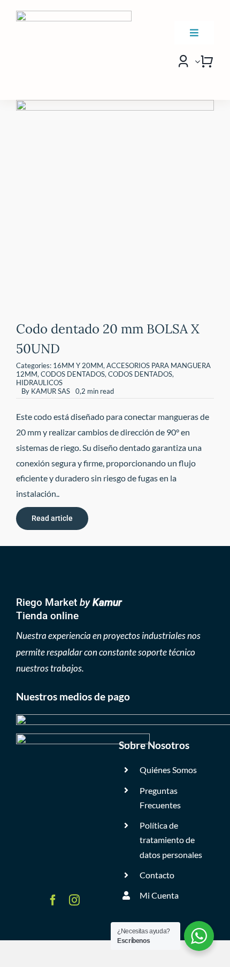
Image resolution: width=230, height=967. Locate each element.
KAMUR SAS (50, 391)
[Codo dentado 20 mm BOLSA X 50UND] (115, 107)
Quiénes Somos (168, 770)
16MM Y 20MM (78, 365)
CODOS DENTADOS (73, 374)
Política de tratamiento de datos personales (171, 839)
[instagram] (74, 900)
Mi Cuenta (159, 895)
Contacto (157, 875)
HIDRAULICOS (39, 382)
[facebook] (53, 900)
